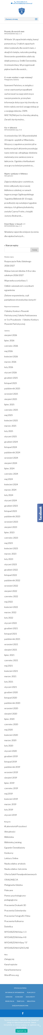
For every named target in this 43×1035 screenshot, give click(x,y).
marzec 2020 (10, 740)
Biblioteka (9, 837)
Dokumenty (30, 997)
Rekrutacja (9, 1001)
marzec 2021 (10, 676)
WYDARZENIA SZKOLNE (16, 948)
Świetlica (8, 926)
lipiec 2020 (9, 719)
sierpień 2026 (10, 335)
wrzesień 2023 (11, 521)
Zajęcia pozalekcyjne (20, 1005)
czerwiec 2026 (11, 345)
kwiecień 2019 (11, 799)
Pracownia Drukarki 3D (15, 905)
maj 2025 (8, 415)
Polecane (8, 890)
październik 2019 (12, 767)
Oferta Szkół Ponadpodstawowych (20, 874)
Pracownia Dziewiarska (15, 910)
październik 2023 (12, 516)
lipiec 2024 (9, 468)
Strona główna (20, 988)
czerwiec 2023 (11, 537)
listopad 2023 (10, 511)
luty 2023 (8, 559)
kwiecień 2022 (11, 607)
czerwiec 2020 (11, 724)
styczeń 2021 (10, 687)
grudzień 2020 (11, 692)
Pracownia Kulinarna (14, 921)
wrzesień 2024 (11, 457)
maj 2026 (8, 351)
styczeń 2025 (10, 436)
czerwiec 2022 (11, 596)
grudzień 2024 (11, 441)
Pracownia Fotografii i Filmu (17, 916)
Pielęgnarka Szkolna (11, 80)
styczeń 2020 (10, 751)
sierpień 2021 (10, 649)
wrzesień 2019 (11, 772)
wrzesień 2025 (11, 393)
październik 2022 (12, 580)
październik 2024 (12, 452)
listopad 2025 (10, 383)
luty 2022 (8, 617)
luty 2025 (8, 431)
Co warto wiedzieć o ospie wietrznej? (18, 77)
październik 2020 (12, 703)
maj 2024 (8, 479)
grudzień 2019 (11, 756)
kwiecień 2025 (11, 420)
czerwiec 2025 (11, 409)
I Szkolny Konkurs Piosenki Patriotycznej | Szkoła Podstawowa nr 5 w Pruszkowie (20, 315)
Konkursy (8, 853)
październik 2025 (12, 388)
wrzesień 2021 (11, 644)
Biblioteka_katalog (13, 842)
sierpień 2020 (10, 713)
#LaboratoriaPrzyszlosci (15, 826)
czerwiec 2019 (11, 788)
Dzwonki (9, 997)
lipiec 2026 (9, 340)
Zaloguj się (9, 959)
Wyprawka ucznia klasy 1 (15, 280)
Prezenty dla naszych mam (14, 31)
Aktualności (8, 176)
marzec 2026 (10, 361)
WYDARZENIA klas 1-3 (13, 34)
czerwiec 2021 (11, 660)
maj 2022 (8, 601)
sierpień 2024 (10, 463)
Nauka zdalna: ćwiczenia (15, 869)
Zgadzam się (21, 1031)
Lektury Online (11, 858)
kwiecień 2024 (11, 484)
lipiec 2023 (9, 532)
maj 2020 (8, 729)
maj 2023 (8, 543)
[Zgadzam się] (40, 1026)
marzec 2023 (10, 553)
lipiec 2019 (9, 783)
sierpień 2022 (10, 591)
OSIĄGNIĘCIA (11, 879)
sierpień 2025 (10, 399)
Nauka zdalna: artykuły (15, 863)
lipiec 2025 (9, 404)
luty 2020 (8, 745)
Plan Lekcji (31, 992)
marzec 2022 (10, 612)
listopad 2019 (10, 761)
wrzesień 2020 (11, 708)
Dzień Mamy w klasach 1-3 (14, 224)
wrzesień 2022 (11, 585)
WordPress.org (11, 975)
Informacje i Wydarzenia (14, 992)
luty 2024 (8, 495)
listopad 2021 (10, 633)
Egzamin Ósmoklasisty (14, 847)
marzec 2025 (10, 425)
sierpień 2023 (10, 527)
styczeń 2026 (10, 372)
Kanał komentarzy (12, 969)
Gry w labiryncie (10, 127)
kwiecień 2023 (11, 548)
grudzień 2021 (11, 628)
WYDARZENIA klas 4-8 (13, 130)
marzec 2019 (10, 804)
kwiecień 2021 (11, 671)
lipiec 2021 (9, 655)
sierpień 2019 (10, 777)
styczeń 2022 (10, 623)
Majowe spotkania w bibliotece (16, 173)
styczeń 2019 (10, 815)
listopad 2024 (10, 447)
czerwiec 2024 (11, 473)
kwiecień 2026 (11, 356)
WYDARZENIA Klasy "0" (15, 942)
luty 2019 (8, 809)
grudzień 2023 (11, 505)
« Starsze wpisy (11, 245)
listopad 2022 (10, 575)
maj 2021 (8, 665)
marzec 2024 (10, 489)
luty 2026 (8, 367)
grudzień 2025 (11, 377)
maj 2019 (8, 793)
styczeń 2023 (10, 564)
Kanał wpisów (10, 964)
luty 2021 (8, 681)
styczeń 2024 (10, 500)
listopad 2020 (10, 697)
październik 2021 (12, 639)
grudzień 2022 (11, 569)
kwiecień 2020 (11, 735)
